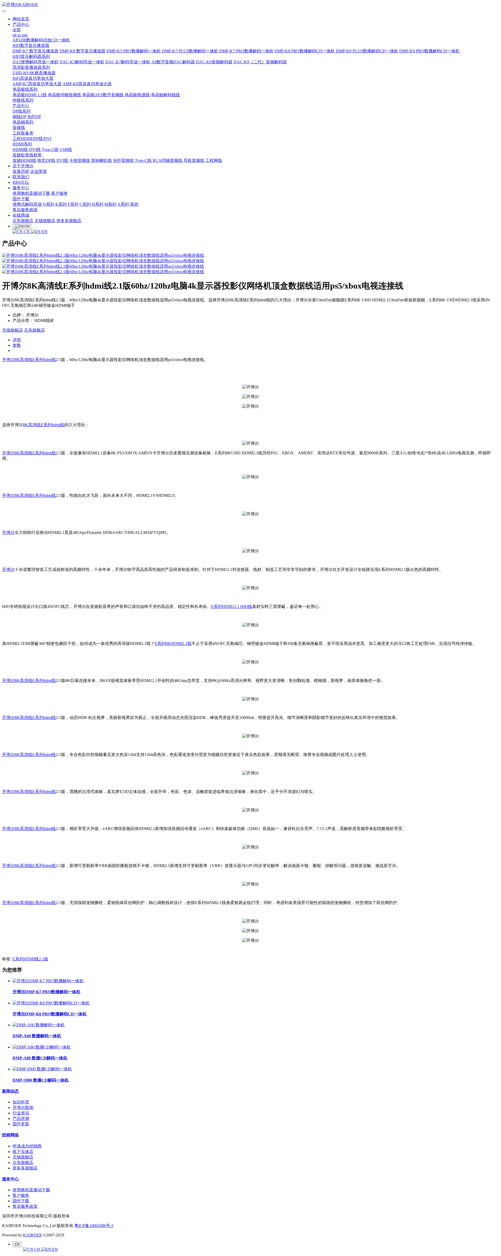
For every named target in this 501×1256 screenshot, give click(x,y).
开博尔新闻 (23, 1107)
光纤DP (34, 116)
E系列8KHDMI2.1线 (173, 643)
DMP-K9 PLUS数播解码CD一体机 (367, 51)
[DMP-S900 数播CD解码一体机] (42, 1069)
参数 (17, 345)
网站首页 (21, 19)
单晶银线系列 (25, 89)
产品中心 (21, 24)
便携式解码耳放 (27, 204)
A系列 (123, 204)
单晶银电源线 (137, 95)
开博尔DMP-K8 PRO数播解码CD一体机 (50, 1014)
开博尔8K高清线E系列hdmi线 (29, 359)
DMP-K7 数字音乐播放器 (35, 51)
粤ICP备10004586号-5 (94, 1225)
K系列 (61, 204)
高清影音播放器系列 (31, 67)
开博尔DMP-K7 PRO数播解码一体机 (46, 992)
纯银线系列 (23, 100)
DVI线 (35, 149)
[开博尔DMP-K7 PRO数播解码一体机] (48, 981)
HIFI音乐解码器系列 (31, 56)
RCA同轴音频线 (167, 160)
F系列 (73, 204)
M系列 (110, 204)
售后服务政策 (25, 210)
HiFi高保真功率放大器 (33, 78)
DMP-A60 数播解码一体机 (37, 1036)
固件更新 (21, 1124)
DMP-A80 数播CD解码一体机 (40, 1058)
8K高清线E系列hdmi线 (43, 425)
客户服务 (59, 193)
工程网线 (213, 160)
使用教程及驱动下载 (31, 193)
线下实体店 (23, 1151)
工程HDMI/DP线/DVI (32, 138)
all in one (20, 35)
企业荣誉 (38, 171)
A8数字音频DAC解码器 (173, 62)
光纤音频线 (123, 160)
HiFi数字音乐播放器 (31, 45)
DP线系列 (22, 111)
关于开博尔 (23, 166)
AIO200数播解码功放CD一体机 (41, 40)
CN (27, 231)
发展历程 (21, 171)
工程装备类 (23, 133)
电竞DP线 (46, 160)
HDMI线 (20, 149)
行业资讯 (21, 1113)
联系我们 (21, 177)
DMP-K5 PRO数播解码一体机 (133, 51)
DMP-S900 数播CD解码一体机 (41, 1080)
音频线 (19, 127)
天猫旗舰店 (44, 220)
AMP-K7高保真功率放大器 (37, 84)
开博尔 (8, 532)
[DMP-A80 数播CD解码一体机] (42, 1047)
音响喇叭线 (101, 160)
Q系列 (48, 204)
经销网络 (10, 1135)
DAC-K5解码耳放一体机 (81, 62)
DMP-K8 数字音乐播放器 (82, 51)
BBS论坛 (21, 182)
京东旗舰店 (23, 220)
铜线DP (19, 116)
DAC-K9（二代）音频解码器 (260, 62)
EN (44, 231)
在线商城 (21, 215)
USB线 (65, 149)
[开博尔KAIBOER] (250, 5)
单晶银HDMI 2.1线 (30, 95)
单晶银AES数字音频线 (103, 95)
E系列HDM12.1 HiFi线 (231, 606)
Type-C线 (50, 149)
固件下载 (21, 199)
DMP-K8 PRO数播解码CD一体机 (305, 51)
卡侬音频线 (79, 160)
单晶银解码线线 (165, 95)
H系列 (97, 204)
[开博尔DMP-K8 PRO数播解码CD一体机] (51, 1003)
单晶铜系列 (23, 122)
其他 (134, 204)
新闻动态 (10, 1091)
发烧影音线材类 (27, 155)
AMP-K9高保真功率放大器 (87, 84)
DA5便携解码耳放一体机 (35, 62)
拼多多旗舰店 (68, 220)
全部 (17, 30)
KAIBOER (32, 1235)
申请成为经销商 (27, 1146)
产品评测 (21, 1118)
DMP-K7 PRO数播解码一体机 (246, 51)
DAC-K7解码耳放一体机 (127, 62)
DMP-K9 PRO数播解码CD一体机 (429, 51)
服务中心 (21, 188)
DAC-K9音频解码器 (214, 62)
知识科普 (21, 1102)
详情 (17, 340)
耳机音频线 (193, 160)
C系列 (85, 204)
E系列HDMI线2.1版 (30, 959)
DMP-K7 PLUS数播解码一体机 (190, 51)
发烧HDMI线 (24, 160)
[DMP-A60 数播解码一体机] (39, 1025)
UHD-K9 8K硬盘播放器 (34, 73)
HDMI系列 (22, 144)
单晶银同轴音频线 (64, 95)
